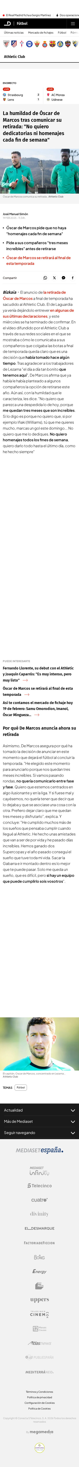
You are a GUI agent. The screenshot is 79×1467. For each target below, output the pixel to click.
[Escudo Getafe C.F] (60, 44)
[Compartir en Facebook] (72, 278)
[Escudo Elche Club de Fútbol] (37, 44)
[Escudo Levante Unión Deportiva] (67, 44)
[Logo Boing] (39, 1257)
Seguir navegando (19, 1132)
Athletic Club (14, 56)
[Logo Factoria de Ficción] (39, 1243)
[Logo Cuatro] (39, 1200)
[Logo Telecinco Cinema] (39, 1314)
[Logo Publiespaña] (39, 1357)
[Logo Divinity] (39, 1214)
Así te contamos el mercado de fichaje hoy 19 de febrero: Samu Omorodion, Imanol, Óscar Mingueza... (38, 709)
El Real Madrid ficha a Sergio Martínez (28, 15)
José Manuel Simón (15, 213)
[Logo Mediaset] (39, 1152)
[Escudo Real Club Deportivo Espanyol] (44, 44)
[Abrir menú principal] (73, 23)
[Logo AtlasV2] (39, 1343)
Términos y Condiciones (39, 1391)
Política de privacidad (39, 1397)
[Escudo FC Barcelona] (52, 44)
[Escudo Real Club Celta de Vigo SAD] (21, 44)
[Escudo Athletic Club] (6, 44)
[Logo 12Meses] (39, 1329)
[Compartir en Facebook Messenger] (63, 278)
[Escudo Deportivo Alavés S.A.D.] (29, 44)
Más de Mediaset (18, 1121)
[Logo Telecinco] (39, 1185)
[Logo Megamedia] (41, 1432)
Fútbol (22, 23)
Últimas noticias (14, 32)
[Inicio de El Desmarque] (7, 23)
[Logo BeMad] (39, 1286)
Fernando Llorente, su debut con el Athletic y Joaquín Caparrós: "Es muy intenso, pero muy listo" (38, 674)
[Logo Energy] (39, 1271)
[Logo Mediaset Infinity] (39, 1171)
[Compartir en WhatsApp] (45, 278)
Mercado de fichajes (40, 32)
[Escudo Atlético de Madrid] (14, 44)
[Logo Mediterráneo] (39, 1371)
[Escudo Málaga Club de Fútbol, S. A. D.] (75, 44)
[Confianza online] (40, 1451)
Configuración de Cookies (40, 1402)
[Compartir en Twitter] (54, 278)
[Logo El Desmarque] (39, 1228)
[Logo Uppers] (39, 1300)
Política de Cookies (39, 1408)
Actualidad (13, 1110)
